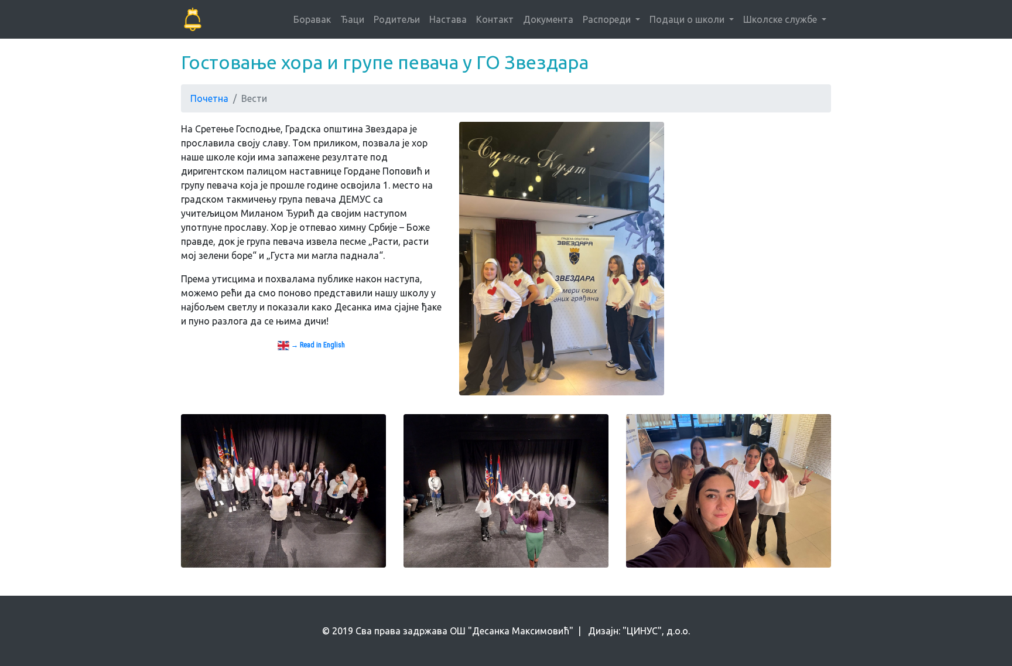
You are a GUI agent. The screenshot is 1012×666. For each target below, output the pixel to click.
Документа (548, 19)
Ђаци (352, 19)
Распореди (608, 19)
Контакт (495, 19)
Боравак (312, 19)
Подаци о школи (688, 19)
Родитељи (397, 19)
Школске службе (781, 19)
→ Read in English (317, 345)
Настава (448, 19)
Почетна (209, 98)
